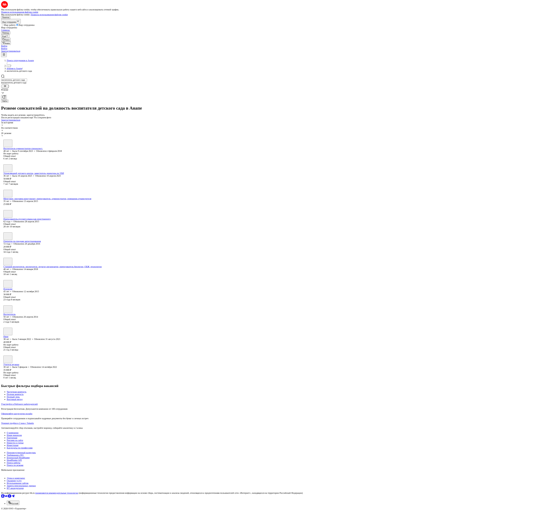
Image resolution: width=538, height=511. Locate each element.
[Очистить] (5, 86)
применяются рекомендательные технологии (56, 493)
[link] (6, 39)
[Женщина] (7, 143)
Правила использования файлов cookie (49, 14)
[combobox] (14, 79)
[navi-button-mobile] (4, 54)
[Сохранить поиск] (4, 97)
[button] (4, 46)
